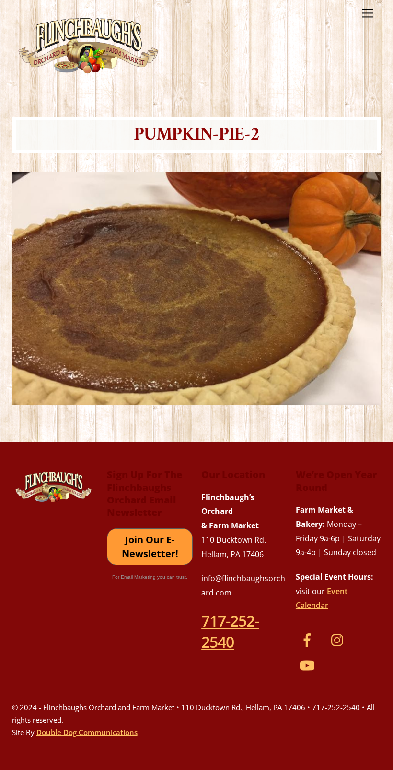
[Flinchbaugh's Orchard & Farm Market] (88, 77)
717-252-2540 (230, 631)
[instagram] (339, 639)
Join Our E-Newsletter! (150, 546)
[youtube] (309, 664)
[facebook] (309, 639)
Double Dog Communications (87, 732)
